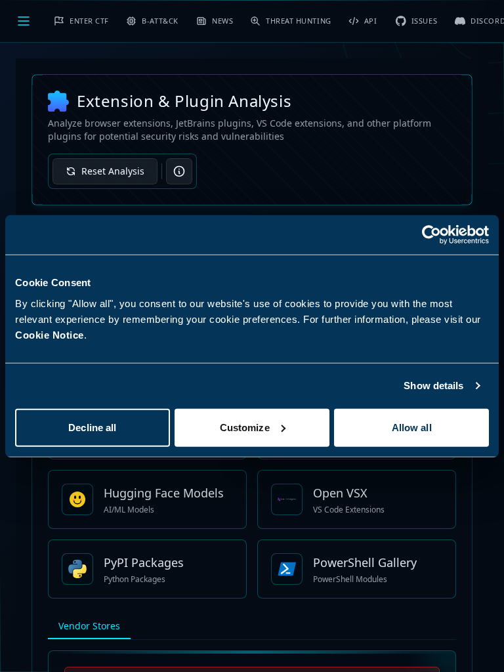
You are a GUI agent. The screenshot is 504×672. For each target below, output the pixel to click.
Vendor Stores (89, 626)
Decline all (92, 426)
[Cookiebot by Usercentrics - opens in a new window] (431, 235)
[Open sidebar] (23, 21)
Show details (433, 385)
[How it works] (179, 171)
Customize (245, 426)
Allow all (412, 426)
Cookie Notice (49, 334)
